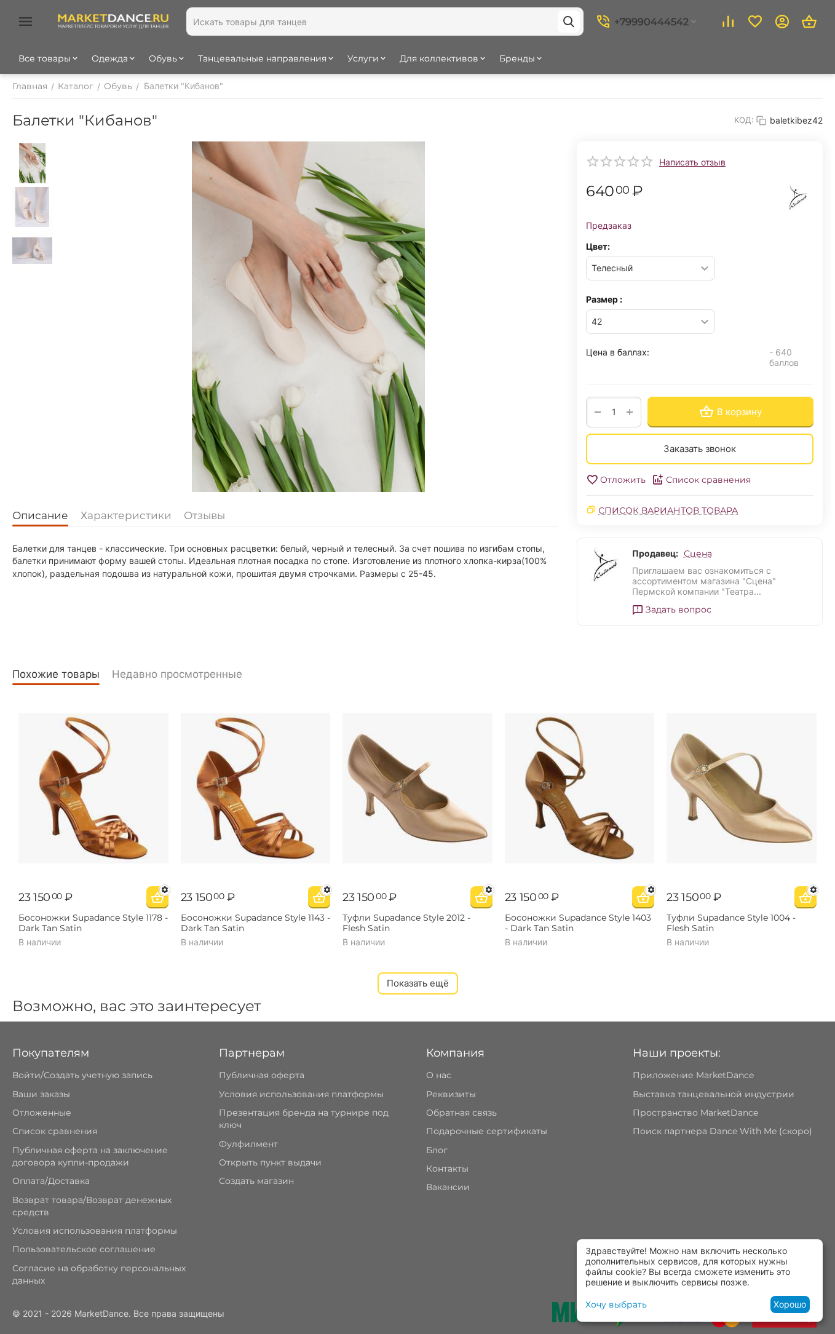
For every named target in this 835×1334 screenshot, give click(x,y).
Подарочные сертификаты (486, 1131)
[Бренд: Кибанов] (798, 196)
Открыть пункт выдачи (270, 1162)
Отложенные (41, 1112)
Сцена (698, 553)
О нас (438, 1075)
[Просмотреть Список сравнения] (728, 21)
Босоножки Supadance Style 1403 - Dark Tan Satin (578, 923)
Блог (437, 1150)
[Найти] (569, 21)
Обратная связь (461, 1112)
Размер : (604, 299)
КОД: (744, 120)
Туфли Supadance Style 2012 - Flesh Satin (406, 923)
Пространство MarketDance (695, 1112)
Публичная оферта (261, 1075)
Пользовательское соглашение (84, 1249)
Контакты (447, 1168)
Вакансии (448, 1187)
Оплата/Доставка (51, 1180)
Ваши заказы (41, 1094)
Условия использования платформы (94, 1230)
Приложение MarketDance (693, 1075)
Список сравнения (708, 479)
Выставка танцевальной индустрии (713, 1094)
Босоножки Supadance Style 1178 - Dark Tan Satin (93, 923)
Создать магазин (256, 1180)
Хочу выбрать (616, 1304)
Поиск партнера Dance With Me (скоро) (722, 1131)
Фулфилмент (248, 1143)
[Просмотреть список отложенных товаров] (755, 21)
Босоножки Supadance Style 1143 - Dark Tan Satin (255, 923)
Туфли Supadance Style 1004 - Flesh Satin (731, 923)
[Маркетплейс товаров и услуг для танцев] (113, 20)
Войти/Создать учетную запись (82, 1075)
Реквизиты (451, 1094)
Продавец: (655, 553)
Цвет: (598, 246)
